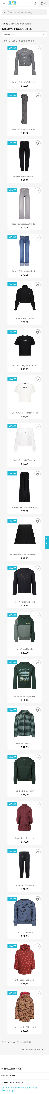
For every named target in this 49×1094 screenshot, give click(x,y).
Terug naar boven (33, 1049)
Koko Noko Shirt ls (24, 743)
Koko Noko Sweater (25, 791)
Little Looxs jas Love (24, 980)
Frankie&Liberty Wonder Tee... (24, 365)
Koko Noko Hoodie (24, 649)
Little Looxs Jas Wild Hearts (24, 1027)
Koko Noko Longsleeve (24, 602)
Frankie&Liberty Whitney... (24, 82)
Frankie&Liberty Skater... (24, 176)
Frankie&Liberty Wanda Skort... (24, 554)
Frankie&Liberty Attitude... (24, 129)
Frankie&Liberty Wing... (24, 318)
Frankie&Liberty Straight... (24, 271)
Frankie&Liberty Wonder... (25, 460)
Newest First (24, 34)
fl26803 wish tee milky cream (24, 412)
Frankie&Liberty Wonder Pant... (24, 507)
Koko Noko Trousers (24, 885)
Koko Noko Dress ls (24, 838)
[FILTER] (47, 547)
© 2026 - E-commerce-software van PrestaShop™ (20, 1089)
